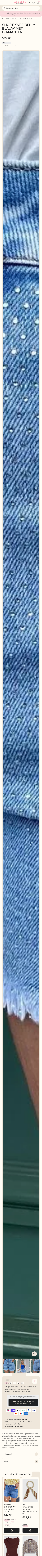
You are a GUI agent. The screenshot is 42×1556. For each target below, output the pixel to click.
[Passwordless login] (29, 2)
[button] (4, 2)
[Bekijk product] (11, 1490)
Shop (8, 19)
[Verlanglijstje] (33, 2)
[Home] (3, 19)
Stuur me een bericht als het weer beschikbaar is (23, 1402)
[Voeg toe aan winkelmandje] (11, 1530)
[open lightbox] (34, 1353)
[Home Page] (19, 2)
